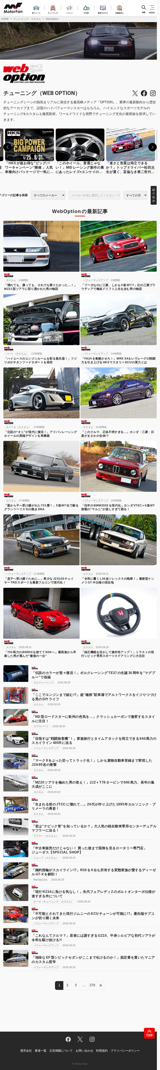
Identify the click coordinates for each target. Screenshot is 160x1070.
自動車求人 (119, 12)
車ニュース (36, 12)
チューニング (53, 12)
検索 (143, 12)
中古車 (86, 12)
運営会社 (26, 1050)
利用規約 (102, 1050)
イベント (69, 12)
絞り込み (153, 195)
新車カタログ (103, 12)
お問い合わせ (84, 1050)
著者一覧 (40, 1050)
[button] (7, 147)
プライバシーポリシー (125, 1050)
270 (92, 985)
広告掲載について (61, 1050)
